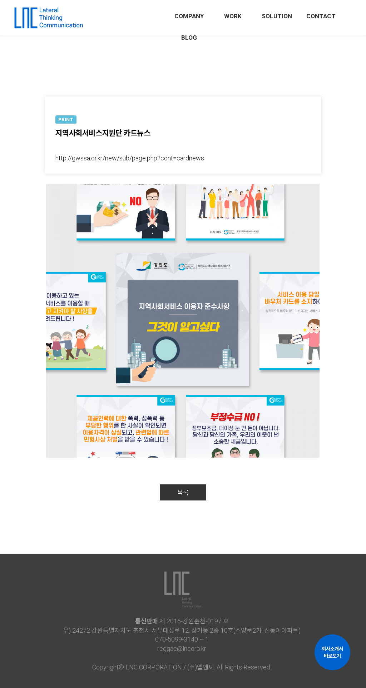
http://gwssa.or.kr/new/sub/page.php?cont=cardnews (129, 158)
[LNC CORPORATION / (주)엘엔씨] (48, 14)
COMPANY (189, 16)
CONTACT (321, 16)
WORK (233, 16)
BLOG (189, 37)
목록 (183, 492)
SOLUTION (277, 16)
